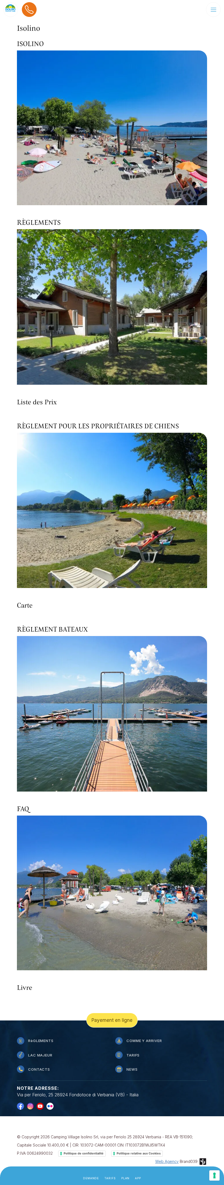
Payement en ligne (112, 1020)
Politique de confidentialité (84, 1153)
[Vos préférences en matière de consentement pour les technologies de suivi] (214, 1175)
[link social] (22, 1106)
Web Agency (167, 1161)
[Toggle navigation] (213, 9)
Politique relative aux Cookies (139, 1153)
